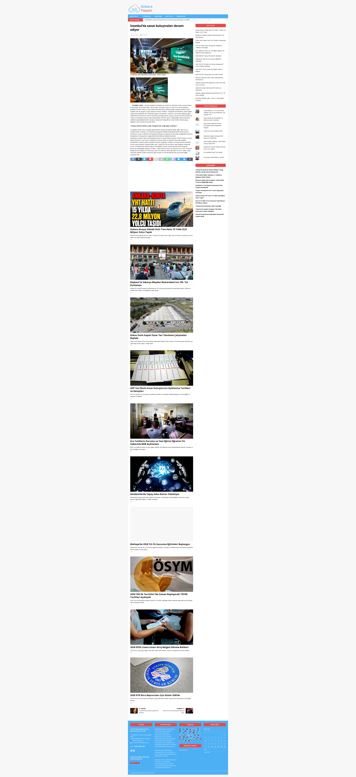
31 (205, 750)
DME (167, 765)
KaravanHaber (167, 737)
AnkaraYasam (159, 735)
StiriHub (163, 765)
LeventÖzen (158, 733)
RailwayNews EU (166, 767)
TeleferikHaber (170, 729)
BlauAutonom (163, 763)
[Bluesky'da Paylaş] (184, 159)
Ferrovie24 (158, 765)
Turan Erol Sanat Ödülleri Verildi (213, 131)
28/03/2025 (136, 35)
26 (211, 747)
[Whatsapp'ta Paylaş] (167, 159)
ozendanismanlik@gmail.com (140, 742)
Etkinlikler (146, 16)
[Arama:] (216, 20)
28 (218, 747)
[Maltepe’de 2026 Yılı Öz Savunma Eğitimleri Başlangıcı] (161, 524)
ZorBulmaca (171, 752)
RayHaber (211, 165)
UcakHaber (172, 739)
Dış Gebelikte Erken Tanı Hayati (213, 152)
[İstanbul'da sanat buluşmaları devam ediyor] (161, 72)
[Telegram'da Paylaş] (178, 159)
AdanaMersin (166, 735)
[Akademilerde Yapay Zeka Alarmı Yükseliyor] (161, 474)
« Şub (205, 752)
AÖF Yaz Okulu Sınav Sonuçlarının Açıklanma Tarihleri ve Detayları (160, 389)
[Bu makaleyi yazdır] (161, 159)
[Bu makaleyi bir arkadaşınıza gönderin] (156, 159)
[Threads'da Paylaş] (190, 159)
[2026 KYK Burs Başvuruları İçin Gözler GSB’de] (161, 675)
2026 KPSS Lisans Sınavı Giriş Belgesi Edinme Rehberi (159, 647)
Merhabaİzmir (159, 737)
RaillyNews (158, 760)
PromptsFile (158, 767)
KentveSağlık (158, 754)
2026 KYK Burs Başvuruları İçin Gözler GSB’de (155, 695)
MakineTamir (158, 741)
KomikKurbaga (167, 750)
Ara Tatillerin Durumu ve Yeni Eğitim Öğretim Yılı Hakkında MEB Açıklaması (157, 442)
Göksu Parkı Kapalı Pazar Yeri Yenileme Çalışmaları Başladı (158, 337)
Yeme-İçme (158, 16)
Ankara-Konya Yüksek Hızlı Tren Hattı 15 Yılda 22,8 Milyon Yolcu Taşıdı (158, 231)
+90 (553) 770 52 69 (137, 740)
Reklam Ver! (181, 16)
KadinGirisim (165, 733)
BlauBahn (173, 760)
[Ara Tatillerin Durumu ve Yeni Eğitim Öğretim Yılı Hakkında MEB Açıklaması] (161, 421)
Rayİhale (174, 754)
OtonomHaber (159, 731)
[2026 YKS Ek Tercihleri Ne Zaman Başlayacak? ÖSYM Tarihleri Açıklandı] (161, 574)
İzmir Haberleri (183, 750)
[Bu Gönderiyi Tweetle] (139, 159)
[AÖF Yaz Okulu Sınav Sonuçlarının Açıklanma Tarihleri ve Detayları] (161, 368)
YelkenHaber (158, 739)
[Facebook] (131, 751)
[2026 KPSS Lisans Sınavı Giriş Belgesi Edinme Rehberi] (161, 627)
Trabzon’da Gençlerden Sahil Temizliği (208, 206)
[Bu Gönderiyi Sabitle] (150, 159)
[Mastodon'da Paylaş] (173, 159)
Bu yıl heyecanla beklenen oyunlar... (214, 157)
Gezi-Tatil (169, 16)
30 (224, 747)
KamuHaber (165, 739)
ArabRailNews (166, 762)
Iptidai (164, 741)
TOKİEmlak (165, 756)
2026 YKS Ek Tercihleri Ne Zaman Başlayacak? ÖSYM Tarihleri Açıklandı (158, 596)
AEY (156, 746)
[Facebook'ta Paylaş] (133, 159)
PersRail (157, 763)
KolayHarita (158, 752)
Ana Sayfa (133, 16)
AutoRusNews (172, 765)
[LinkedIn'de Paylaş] (144, 159)
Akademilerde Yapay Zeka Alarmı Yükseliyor (154, 494)
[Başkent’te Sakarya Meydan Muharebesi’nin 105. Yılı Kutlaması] (161, 262)
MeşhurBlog (158, 756)
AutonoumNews (165, 760)
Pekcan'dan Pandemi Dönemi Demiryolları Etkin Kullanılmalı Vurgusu (212, 126)
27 (215, 747)
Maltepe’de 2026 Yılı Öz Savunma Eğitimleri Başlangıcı (160, 544)
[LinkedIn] (134, 751)
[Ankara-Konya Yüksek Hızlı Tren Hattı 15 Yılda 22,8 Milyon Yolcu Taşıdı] (161, 209)
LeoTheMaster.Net (160, 742)
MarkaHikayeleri (161, 746)
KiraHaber (173, 744)
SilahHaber (169, 741)
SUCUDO (157, 729)
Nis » (209, 752)
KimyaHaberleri (167, 731)
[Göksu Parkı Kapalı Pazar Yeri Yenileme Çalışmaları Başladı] (161, 315)
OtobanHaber (166, 744)
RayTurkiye (165, 752)
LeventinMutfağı (166, 754)
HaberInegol (158, 744)
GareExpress (158, 762)
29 (221, 747)
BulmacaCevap (159, 750)
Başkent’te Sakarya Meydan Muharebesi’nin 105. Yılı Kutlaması (159, 284)
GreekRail (170, 763)
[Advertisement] (161, 176)
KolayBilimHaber (170, 742)
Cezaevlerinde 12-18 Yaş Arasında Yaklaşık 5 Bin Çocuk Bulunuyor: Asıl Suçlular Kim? (214, 113)
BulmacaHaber (171, 746)
